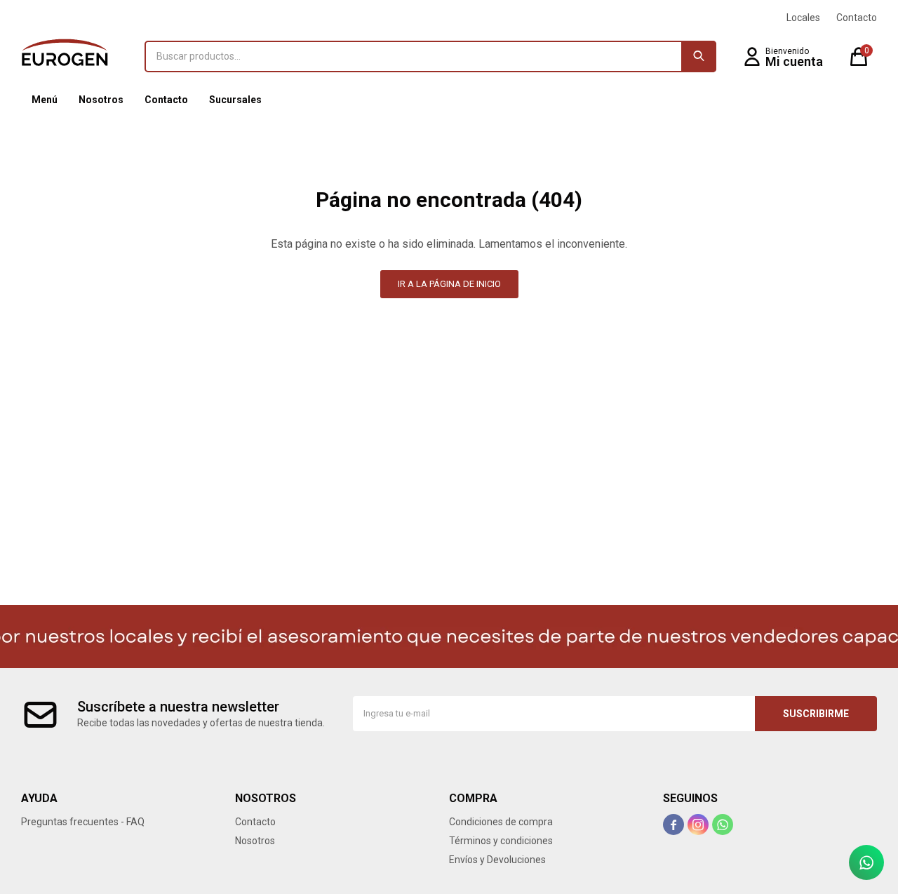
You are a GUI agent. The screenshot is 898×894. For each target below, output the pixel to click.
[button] (698, 56)
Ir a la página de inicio (449, 284)
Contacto (166, 99)
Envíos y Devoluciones (497, 859)
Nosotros (101, 99)
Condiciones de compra (501, 821)
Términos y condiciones (501, 840)
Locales (803, 17)
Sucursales (235, 99)
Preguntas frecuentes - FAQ (83, 821)
